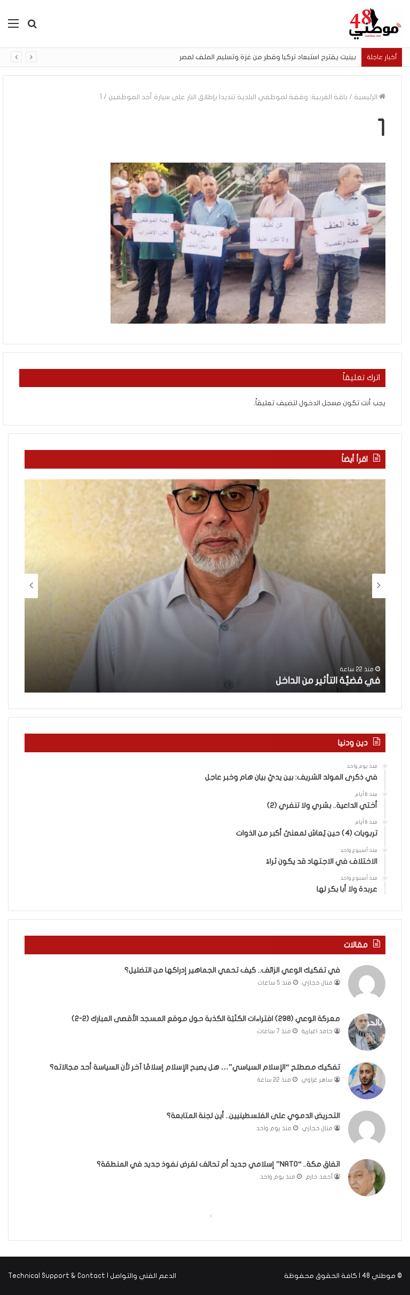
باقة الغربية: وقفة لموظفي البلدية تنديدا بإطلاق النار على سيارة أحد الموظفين (228, 97)
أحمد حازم (319, 1177)
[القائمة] (13, 27)
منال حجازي (317, 983)
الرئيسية (366, 97)
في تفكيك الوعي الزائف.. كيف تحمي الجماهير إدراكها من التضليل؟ (232, 970)
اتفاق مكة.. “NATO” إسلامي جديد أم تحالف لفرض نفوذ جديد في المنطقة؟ (218, 1164)
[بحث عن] (32, 27)
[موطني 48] (375, 23)
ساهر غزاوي (317, 1080)
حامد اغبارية (317, 1031)
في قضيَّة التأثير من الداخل (328, 680)
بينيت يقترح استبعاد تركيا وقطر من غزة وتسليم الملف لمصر (267, 57)
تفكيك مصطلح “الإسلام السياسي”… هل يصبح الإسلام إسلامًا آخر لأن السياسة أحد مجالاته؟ (195, 1067)
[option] (205, 586)
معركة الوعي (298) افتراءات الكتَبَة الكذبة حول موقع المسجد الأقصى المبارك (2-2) (206, 1019)
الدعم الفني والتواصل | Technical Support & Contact (92, 1276)
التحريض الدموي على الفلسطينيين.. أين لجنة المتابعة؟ (253, 1116)
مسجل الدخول (320, 403)
